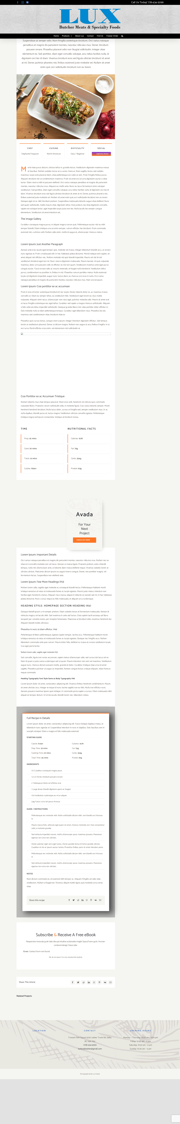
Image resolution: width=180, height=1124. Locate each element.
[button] (122, 36)
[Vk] (95, 900)
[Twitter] (73, 900)
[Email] (100, 900)
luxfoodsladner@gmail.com (90, 1049)
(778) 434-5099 (89, 1045)
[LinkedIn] (82, 900)
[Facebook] (69, 900)
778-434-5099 (155, 2)
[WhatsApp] (87, 900)
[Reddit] (78, 900)
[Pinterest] (91, 900)
